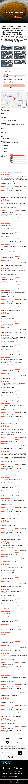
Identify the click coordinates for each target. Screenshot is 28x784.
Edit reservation (14, 87)
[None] (16, 77)
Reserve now (14, 85)
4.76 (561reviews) (18, 16)
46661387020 (6, 138)
